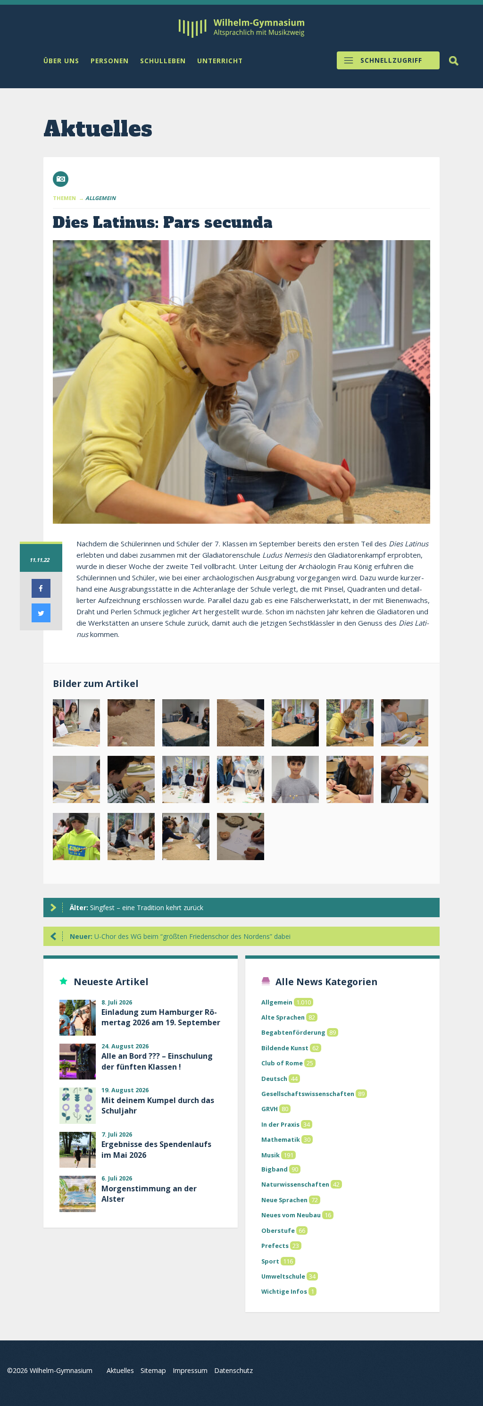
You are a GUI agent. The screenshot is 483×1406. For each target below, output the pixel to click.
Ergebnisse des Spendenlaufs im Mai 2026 (156, 1149)
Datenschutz (233, 1370)
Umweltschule (283, 1276)
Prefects (275, 1245)
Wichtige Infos (284, 1291)
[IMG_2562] (76, 838)
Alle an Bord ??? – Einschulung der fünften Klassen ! (157, 1061)
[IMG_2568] (185, 838)
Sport (270, 1261)
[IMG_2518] (76, 724)
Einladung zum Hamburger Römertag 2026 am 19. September (160, 1017)
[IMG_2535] (404, 724)
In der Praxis (280, 1124)
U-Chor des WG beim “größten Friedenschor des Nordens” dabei (180, 936)
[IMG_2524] (240, 724)
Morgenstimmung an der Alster (149, 1193)
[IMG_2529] (350, 724)
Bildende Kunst (284, 1048)
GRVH (269, 1109)
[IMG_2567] (131, 838)
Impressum (190, 1370)
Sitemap (153, 1370)
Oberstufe (278, 1230)
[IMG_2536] (76, 781)
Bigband (274, 1169)
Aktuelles (120, 1370)
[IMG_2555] (350, 781)
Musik (270, 1155)
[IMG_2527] (295, 724)
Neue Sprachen (284, 1200)
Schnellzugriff (391, 60)
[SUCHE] (453, 60)
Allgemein (276, 1002)
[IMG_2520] (185, 724)
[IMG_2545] (240, 781)
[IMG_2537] (131, 781)
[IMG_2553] (295, 781)
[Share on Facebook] (41, 595)
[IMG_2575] (240, 838)
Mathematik (280, 1139)
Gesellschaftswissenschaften (307, 1093)
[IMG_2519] (131, 724)
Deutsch (274, 1078)
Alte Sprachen (283, 1017)
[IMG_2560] (404, 781)
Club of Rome (282, 1063)
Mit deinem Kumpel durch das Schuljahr (157, 1105)
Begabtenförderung (293, 1032)
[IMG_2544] (185, 781)
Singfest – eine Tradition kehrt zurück (136, 907)
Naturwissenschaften (295, 1184)
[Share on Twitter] (41, 619)
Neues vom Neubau (291, 1215)
